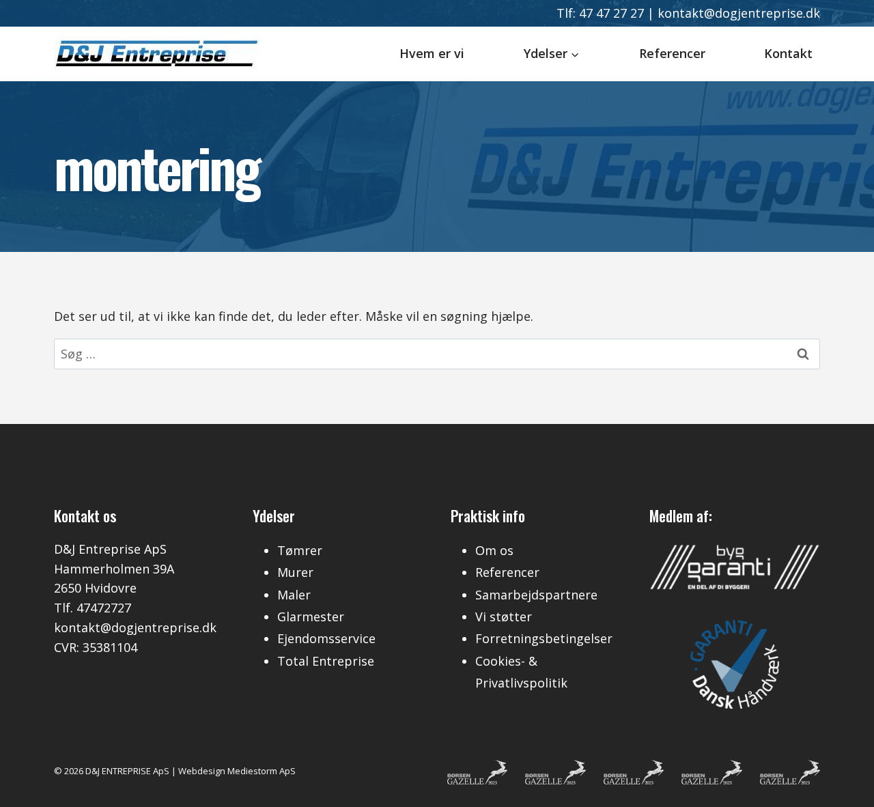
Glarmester (310, 616)
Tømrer (299, 550)
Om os (494, 550)
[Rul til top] (843, 782)
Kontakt (788, 53)
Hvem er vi (431, 53)
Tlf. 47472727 (92, 607)
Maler (294, 594)
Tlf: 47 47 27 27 (600, 13)
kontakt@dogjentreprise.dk (739, 13)
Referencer (672, 53)
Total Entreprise (325, 661)
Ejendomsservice (326, 638)
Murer (295, 572)
